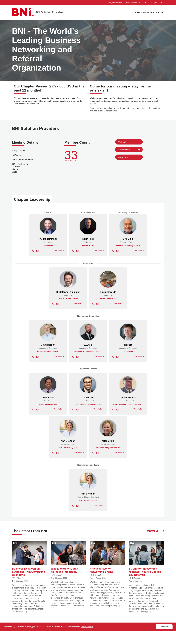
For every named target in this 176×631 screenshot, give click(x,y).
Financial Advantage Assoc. (48, 404)
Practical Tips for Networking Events (101, 570)
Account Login (151, 2)
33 (71, 154)
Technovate (48, 245)
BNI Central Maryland (68, 447)
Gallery (160, 12)
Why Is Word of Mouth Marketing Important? (64, 570)
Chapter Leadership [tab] (32, 199)
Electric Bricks (88, 245)
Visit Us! (122, 141)
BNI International (133, 2)
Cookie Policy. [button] (87, 627)
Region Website (115, 2)
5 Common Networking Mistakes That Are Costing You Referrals (145, 571)
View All (154, 530)
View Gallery (124, 149)
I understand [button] (164, 627)
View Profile (58, 250)
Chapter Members (144, 12)
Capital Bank (128, 351)
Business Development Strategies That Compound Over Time (28, 571)
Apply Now (123, 157)
